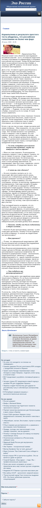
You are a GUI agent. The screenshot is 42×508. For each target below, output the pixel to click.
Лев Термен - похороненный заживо (16, 446)
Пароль (4, 493)
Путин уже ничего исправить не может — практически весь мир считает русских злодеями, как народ (21, 466)
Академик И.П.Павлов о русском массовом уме (20, 470)
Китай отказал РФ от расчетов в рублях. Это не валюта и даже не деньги (20, 457)
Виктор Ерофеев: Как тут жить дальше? (17, 449)
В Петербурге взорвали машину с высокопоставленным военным (15, 393)
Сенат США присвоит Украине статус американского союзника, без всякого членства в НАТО (21, 416)
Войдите (5, 351)
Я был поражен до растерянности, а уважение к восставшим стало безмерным (21, 426)
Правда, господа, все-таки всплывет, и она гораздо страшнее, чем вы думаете (19, 430)
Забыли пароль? (9, 500)
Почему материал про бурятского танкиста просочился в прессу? (19, 407)
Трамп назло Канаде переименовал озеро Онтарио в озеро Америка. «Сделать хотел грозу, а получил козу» (21, 373)
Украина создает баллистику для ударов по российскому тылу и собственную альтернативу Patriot (20, 387)
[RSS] (39, 505)
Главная (6, 28)
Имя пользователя (9, 487)
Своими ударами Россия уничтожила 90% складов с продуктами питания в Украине (22, 367)
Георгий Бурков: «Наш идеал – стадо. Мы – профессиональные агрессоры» (19, 461)
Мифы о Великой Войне (12, 403)
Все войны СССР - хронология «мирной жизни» (21, 473)
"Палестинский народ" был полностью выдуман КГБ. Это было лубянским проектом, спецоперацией (21, 477)
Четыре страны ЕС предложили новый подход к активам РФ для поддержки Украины (21, 382)
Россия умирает (9, 401)
